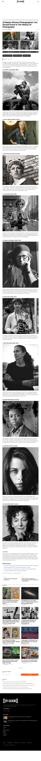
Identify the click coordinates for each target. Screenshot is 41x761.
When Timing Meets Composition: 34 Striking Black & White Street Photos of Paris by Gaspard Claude (10, 622)
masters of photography (17, 573)
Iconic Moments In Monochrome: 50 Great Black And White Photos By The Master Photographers (21, 565)
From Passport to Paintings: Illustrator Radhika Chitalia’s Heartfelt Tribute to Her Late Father (11, 642)
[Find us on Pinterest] (8, 710)
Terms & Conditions (23, 742)
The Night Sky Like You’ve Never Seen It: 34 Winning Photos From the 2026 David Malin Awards (29, 602)
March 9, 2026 (4, 29)
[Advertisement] (20, 11)
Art (3, 728)
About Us (4, 742)
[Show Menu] (2, 1)
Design (4, 731)
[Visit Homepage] (20, 1)
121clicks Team (10, 59)
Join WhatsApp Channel (17, 55)
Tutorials (4, 735)
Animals (4, 598)
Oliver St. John (5, 644)
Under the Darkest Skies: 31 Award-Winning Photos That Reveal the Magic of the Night (10, 661)
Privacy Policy (16, 742)
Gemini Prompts (29, 742)
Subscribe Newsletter (26, 55)
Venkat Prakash (5, 624)
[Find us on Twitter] (5, 710)
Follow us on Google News (7, 55)
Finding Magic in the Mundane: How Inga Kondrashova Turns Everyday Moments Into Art (29, 642)
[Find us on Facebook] (3, 710)
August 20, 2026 (11, 624)
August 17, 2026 (11, 644)
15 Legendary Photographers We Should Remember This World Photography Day (28, 622)
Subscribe (30, 674)
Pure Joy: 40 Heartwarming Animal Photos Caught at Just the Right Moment (10, 602)
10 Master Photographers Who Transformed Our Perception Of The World (17, 567)
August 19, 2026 (29, 624)
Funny (4, 732)
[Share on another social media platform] (37, 52)
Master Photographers (8, 573)
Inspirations (9, 29)
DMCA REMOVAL (10, 742)
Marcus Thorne (24, 624)
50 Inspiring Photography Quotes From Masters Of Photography (15, 570)
